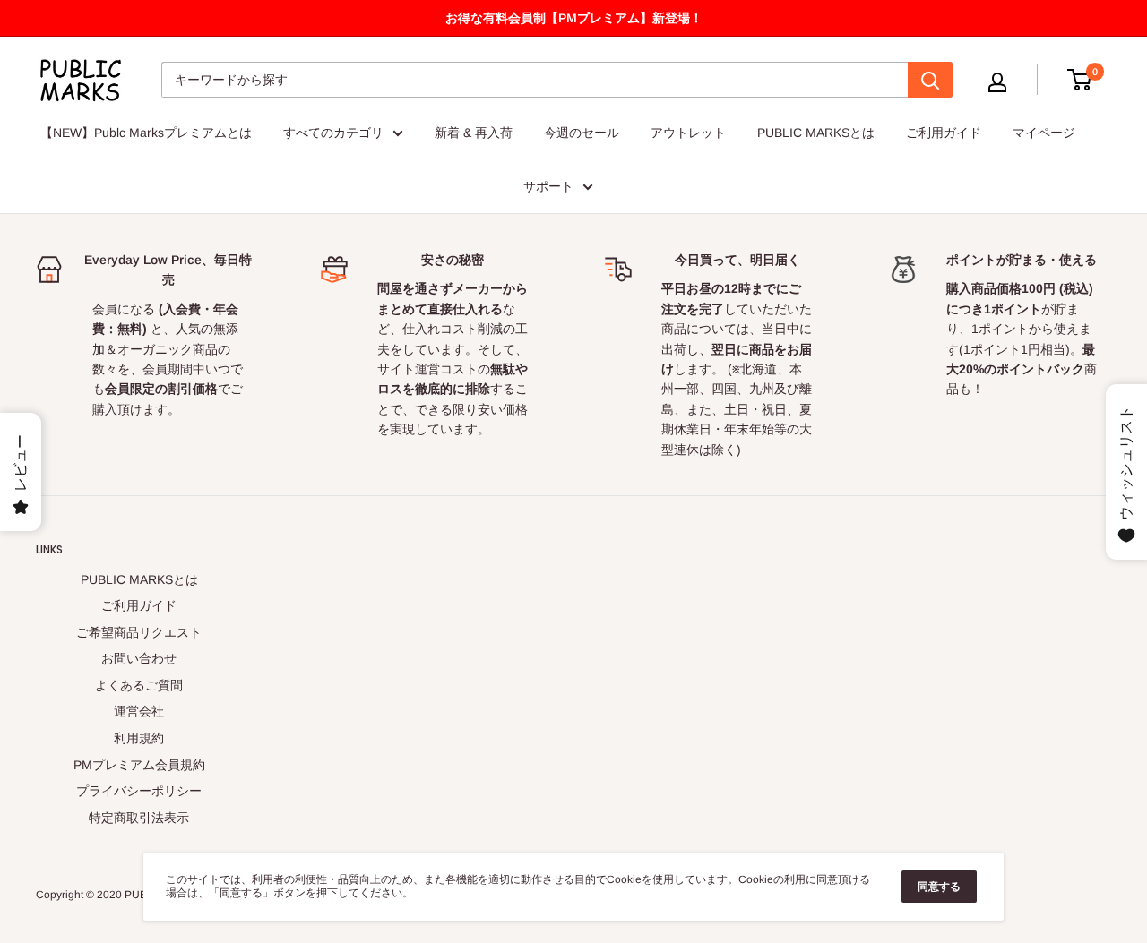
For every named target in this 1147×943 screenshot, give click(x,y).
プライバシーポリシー (139, 791)
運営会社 (139, 711)
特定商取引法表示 (139, 817)
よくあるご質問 (139, 685)
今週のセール (581, 132)
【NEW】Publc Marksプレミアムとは (146, 132)
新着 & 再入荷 (474, 132)
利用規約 (139, 738)
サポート (548, 186)
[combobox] (534, 80)
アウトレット (688, 132)
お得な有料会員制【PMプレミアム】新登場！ (574, 18)
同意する (939, 886)
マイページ (1044, 132)
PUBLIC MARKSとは (816, 132)
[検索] (930, 80)
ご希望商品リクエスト (139, 632)
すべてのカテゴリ (333, 132)
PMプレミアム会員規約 (139, 765)
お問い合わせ (139, 658)
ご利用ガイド (943, 132)
